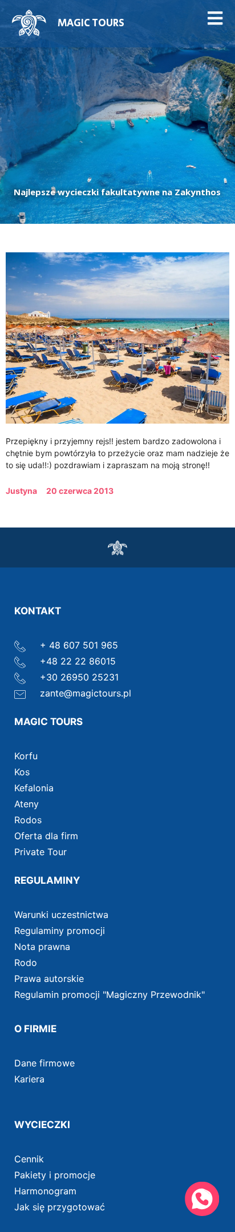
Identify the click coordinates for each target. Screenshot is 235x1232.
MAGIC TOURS (91, 23)
